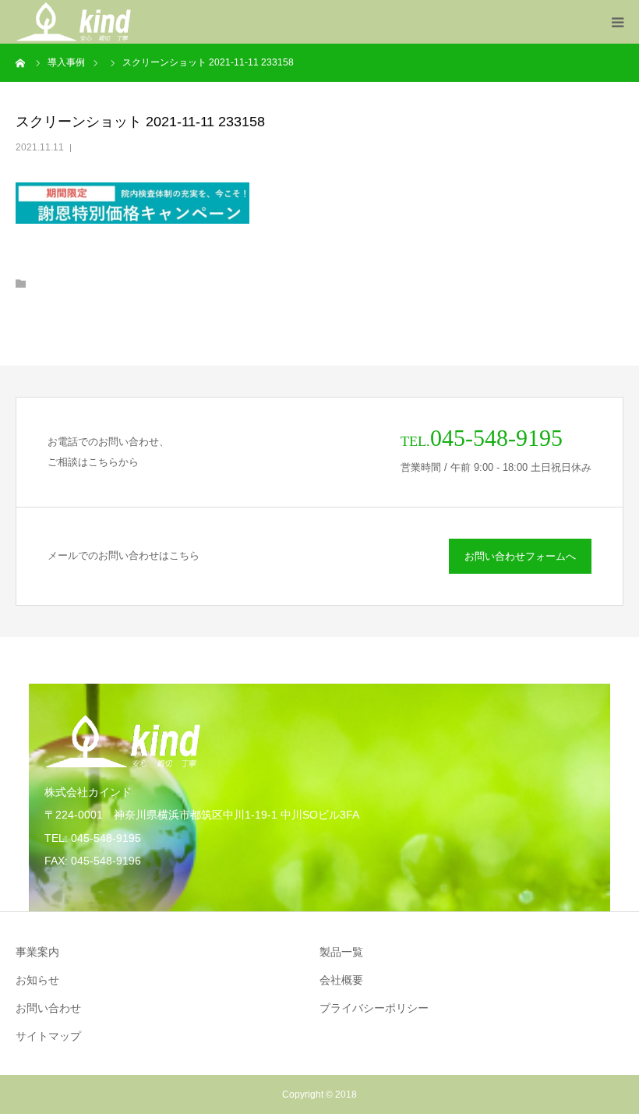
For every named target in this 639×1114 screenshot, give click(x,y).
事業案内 (37, 952)
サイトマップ (48, 1036)
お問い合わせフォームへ (520, 556)
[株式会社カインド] (73, 21)
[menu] (617, 22)
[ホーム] (21, 62)
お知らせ (37, 980)
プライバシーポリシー (374, 1008)
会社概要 (341, 980)
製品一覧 (341, 952)
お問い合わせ (48, 1008)
